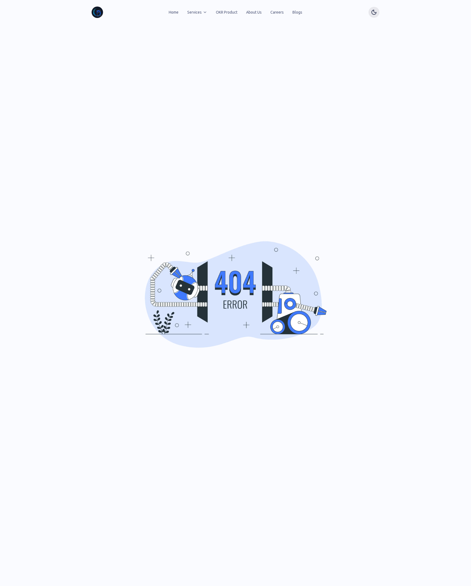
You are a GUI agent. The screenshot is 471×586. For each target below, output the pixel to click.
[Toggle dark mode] (374, 12)
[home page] (97, 12)
